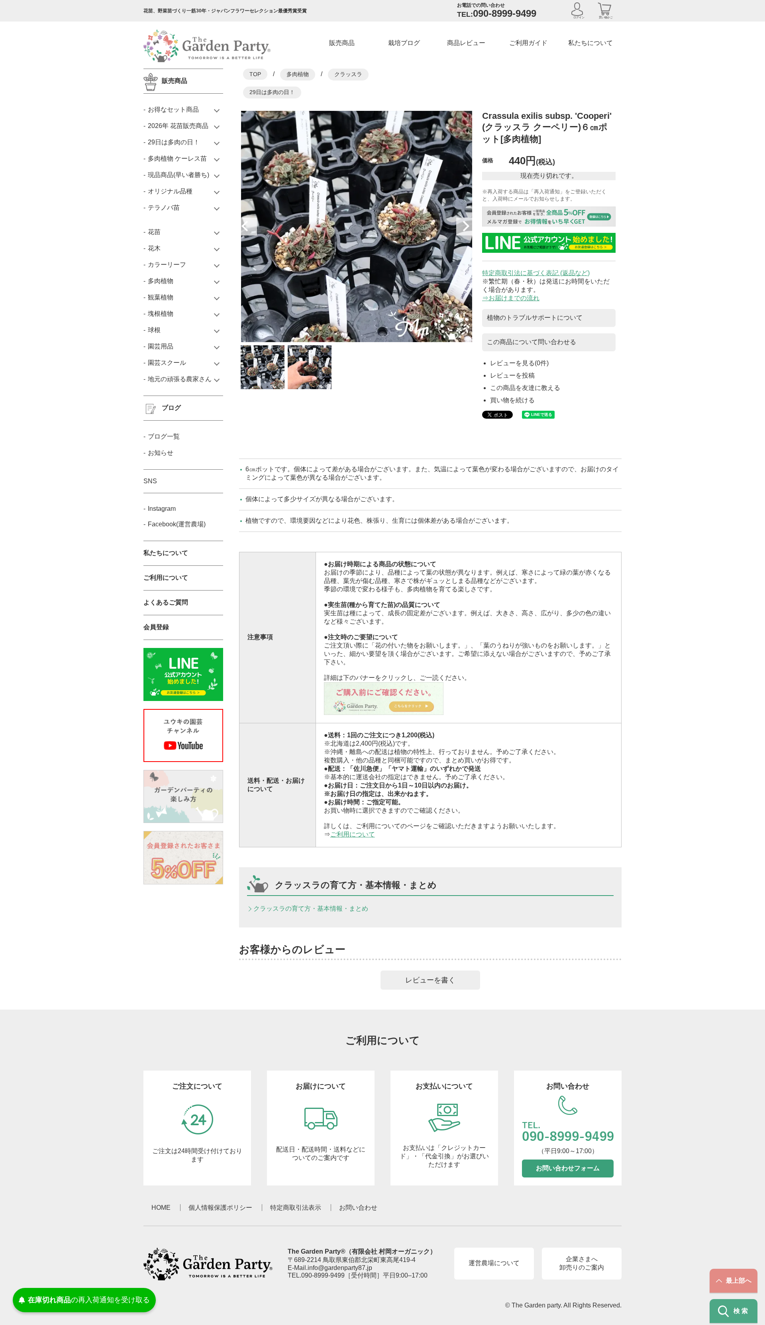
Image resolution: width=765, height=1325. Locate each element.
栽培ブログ (404, 42)
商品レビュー (466, 42)
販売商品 (342, 42)
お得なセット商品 (173, 109)
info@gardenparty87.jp (340, 1267)
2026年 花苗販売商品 (178, 125)
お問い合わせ (358, 1207)
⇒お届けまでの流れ (510, 298)
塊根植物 (160, 313)
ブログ (171, 407)
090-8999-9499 (323, 1275)
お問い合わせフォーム (568, 1168)
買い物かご (606, 17)
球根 (154, 330)
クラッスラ (348, 74)
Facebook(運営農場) (177, 524)
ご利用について (352, 834)
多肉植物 (297, 74)
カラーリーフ (167, 264)
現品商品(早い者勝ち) (178, 174)
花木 (154, 248)
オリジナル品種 (170, 191)
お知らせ (160, 452)
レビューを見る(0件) (519, 363)
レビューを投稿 (512, 375)
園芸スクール (167, 362)
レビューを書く (430, 980)
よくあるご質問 (165, 602)
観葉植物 (160, 297)
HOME (161, 1207)
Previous (248, 226)
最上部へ (738, 1280)
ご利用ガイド (528, 42)
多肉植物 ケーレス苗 (177, 158)
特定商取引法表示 (295, 1207)
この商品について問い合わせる (531, 342)
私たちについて (590, 42)
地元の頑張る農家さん (180, 379)
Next (465, 226)
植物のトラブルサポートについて (535, 317)
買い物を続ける (512, 400)
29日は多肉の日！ (272, 92)
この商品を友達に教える (525, 387)
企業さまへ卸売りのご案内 (581, 1263)
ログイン (579, 17)
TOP (255, 74)
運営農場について (494, 1263)
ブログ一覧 (164, 436)
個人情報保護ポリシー (220, 1207)
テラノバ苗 (164, 207)
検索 (741, 1310)
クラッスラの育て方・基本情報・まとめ (310, 908)
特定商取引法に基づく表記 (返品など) (536, 273)
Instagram (162, 508)
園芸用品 (160, 346)
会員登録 (156, 627)
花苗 (154, 231)
